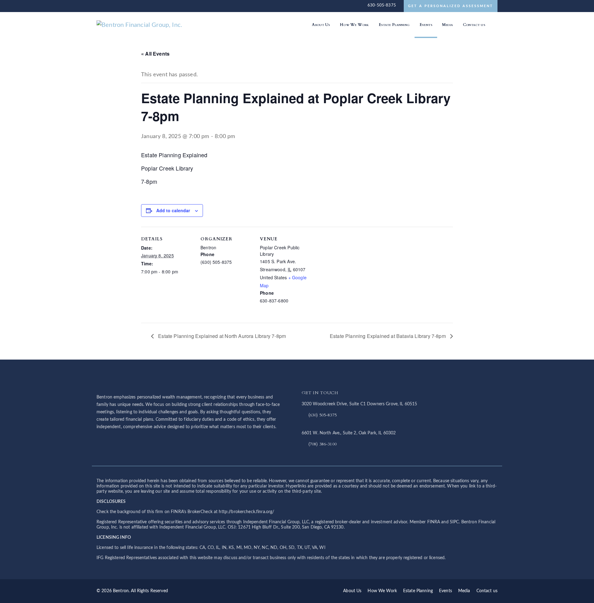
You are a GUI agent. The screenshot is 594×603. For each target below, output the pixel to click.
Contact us (486, 591)
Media (464, 591)
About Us (352, 591)
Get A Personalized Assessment (450, 6)
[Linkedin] (493, 24)
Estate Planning (418, 591)
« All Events (155, 53)
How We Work (382, 591)
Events (445, 591)
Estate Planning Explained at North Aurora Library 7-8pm (221, 335)
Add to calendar (173, 210)
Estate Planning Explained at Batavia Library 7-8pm (388, 335)
